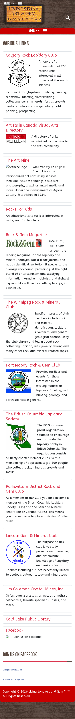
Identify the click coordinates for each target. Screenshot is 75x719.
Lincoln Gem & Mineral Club (32, 535)
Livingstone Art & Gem (12, 670)
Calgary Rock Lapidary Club (31, 55)
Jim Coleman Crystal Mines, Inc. (35, 589)
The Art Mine (17, 160)
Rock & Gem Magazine (26, 234)
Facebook (14, 630)
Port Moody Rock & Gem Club (33, 365)
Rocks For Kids (19, 209)
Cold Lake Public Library (28, 619)
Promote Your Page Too (13, 679)
